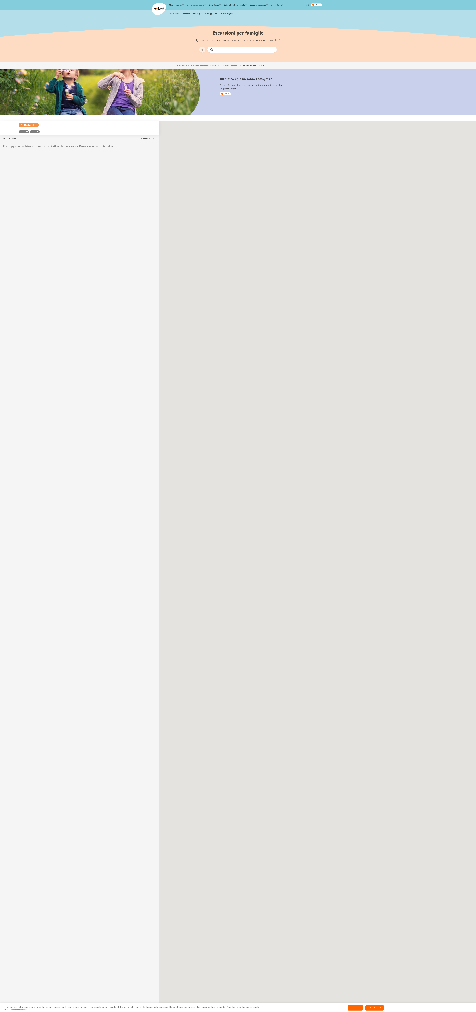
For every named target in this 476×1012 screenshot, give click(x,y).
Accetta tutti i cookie (375, 1008)
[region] (238, 1007)
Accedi (318, 5)
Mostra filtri (30, 125)
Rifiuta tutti (355, 1008)
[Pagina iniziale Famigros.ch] (159, 9)
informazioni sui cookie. (18, 1009)
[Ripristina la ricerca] (272, 49)
